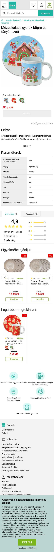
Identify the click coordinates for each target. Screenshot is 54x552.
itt (15, 537)
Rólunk (5, 433)
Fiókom (5, 482)
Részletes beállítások (27, 548)
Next (49, 277)
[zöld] (22, 100)
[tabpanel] (27, 61)
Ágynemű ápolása (10, 467)
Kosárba (27, 113)
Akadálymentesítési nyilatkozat (16, 471)
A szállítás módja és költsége (14, 451)
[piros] (14, 100)
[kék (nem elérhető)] (6, 100)
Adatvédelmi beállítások (12, 461)
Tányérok (5, 23)
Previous (4, 277)
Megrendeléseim (9, 485)
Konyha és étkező (13, 20)
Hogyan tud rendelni (11, 444)
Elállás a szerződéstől (11, 491)
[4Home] (3, 20)
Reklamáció (7, 488)
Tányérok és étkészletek (34, 20)
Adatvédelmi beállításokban (30, 532)
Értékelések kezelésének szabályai (17, 495)
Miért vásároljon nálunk (12, 457)
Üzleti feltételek (8, 464)
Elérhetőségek (8, 430)
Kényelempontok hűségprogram (16, 447)
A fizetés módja (9, 454)
